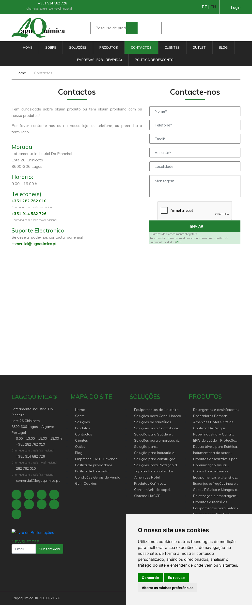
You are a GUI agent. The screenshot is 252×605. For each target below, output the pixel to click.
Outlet (199, 47)
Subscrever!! (49, 548)
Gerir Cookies (86, 483)
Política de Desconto (154, 60)
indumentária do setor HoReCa (211, 453)
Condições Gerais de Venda (97, 477)
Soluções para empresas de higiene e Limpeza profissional (157, 440)
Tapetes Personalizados (154, 471)
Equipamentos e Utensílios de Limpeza (214, 477)
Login (235, 7)
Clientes (172, 47)
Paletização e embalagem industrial (214, 496)
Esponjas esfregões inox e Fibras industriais (214, 483)
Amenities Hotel (147, 477)
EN (213, 6)
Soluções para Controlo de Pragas (156, 428)
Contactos (141, 47)
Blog (223, 47)
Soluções (77, 47)
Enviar (196, 226)
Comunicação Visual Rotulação (210, 465)
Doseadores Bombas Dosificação (210, 416)
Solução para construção (154, 459)
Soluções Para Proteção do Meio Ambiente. (156, 465)
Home (27, 47)
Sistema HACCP (147, 496)
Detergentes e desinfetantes (216, 409)
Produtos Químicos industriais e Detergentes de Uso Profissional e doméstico (157, 483)
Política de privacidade (93, 465)
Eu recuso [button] (176, 577)
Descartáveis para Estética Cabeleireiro (215, 447)
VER (179, 242)
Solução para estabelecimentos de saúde (156, 447)
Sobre (50, 47)
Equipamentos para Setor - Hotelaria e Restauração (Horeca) (215, 508)
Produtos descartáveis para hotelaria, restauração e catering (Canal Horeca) (216, 459)
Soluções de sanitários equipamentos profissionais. (157, 422)
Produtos (108, 47)
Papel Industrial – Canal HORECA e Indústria (212, 434)
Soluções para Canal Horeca (157, 416)
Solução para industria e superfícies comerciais (154, 453)
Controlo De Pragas (209, 428)
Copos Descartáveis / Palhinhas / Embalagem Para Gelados (212, 471)
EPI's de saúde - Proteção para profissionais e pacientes (214, 440)
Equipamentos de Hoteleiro (156, 409)
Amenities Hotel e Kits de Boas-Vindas (213, 422)
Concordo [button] (150, 577)
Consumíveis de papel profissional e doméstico (154, 490)
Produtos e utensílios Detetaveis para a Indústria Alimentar (215, 502)
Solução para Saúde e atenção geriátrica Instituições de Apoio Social (156, 434)
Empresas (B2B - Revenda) (99, 60)
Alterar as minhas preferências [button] (167, 588)
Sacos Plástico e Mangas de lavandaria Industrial (216, 490)
